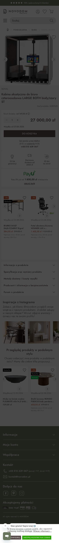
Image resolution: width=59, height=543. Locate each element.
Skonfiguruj (14, 537)
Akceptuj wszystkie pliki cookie (36, 537)
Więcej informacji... (42, 531)
